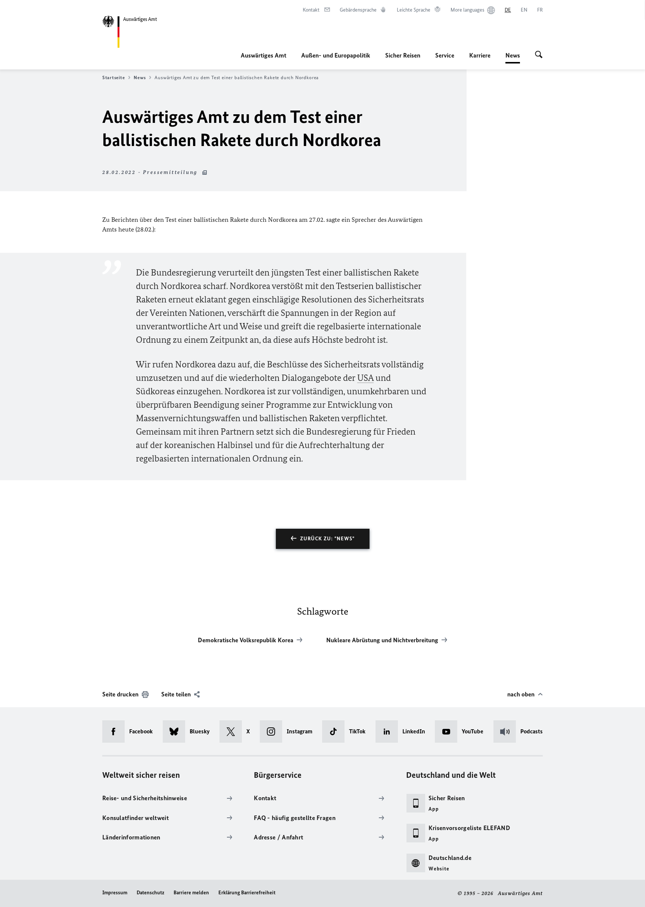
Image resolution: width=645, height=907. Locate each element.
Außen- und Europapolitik (335, 55)
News (512, 57)
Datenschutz (150, 892)
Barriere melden (191, 892)
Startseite (113, 77)
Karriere (479, 55)
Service (444, 55)
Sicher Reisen (402, 55)
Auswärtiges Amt (263, 55)
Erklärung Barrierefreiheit (246, 892)
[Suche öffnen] (539, 55)
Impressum (114, 892)
